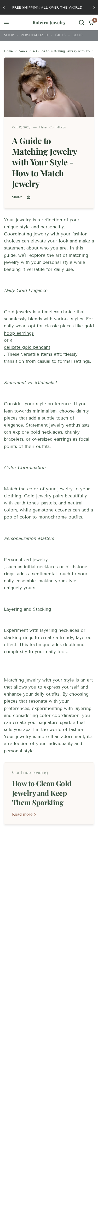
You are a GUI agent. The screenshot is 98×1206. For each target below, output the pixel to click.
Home (8, 51)
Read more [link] (22, 814)
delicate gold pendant (27, 347)
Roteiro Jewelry (49, 22)
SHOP (9, 35)
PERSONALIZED (34, 35)
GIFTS (60, 35)
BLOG (77, 35)
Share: (17, 197)
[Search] (81, 22)
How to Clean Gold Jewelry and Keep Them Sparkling (42, 792)
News (23, 51)
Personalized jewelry (26, 560)
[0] (90, 22)
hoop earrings (19, 333)
